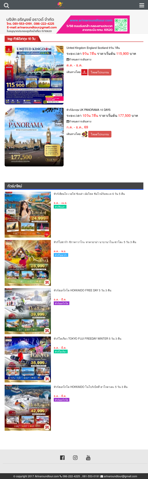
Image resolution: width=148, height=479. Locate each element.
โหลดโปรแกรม (100, 72)
